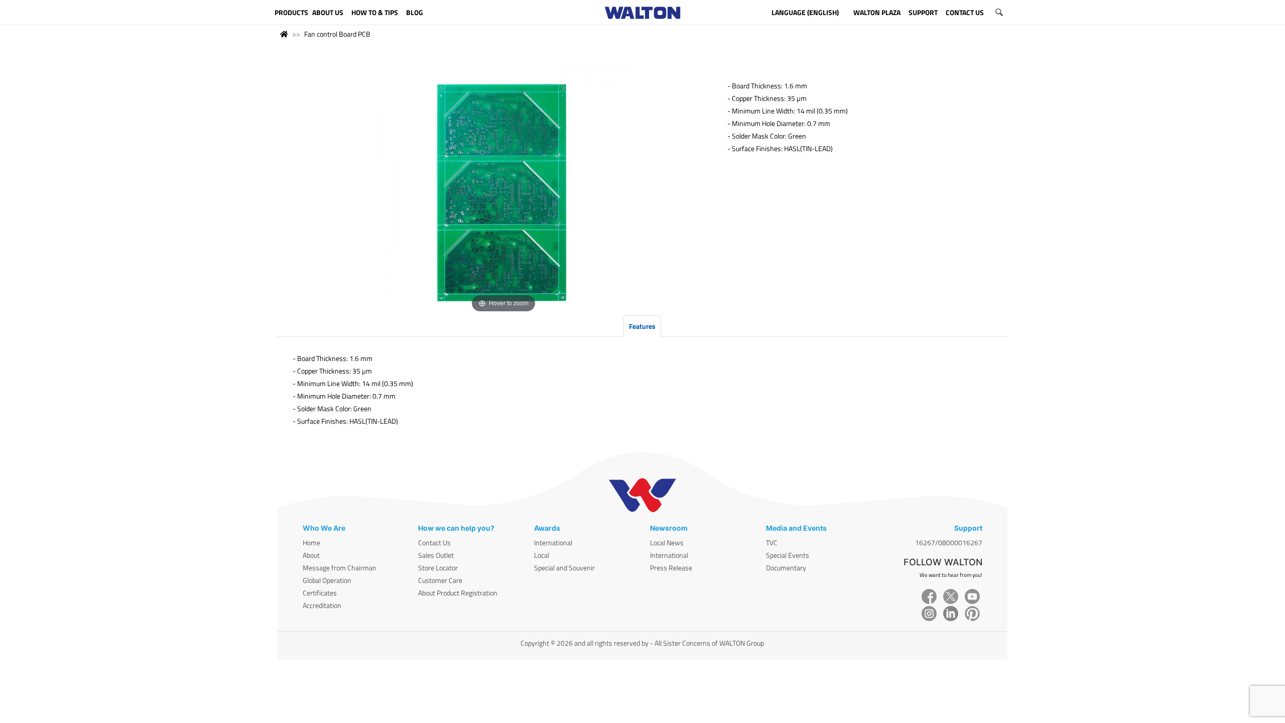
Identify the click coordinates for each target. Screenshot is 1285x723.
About (311, 555)
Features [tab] (642, 326)
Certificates (320, 592)
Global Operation (327, 580)
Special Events (787, 555)
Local (541, 555)
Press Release (671, 567)
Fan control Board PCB (337, 34)
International (553, 542)
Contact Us (434, 542)
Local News (667, 542)
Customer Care (440, 580)
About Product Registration (457, 592)
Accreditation (322, 605)
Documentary (786, 567)
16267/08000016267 (948, 542)
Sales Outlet (436, 555)
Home (311, 542)
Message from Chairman (339, 567)
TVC (772, 542)
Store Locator (438, 567)
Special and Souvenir (564, 567)
